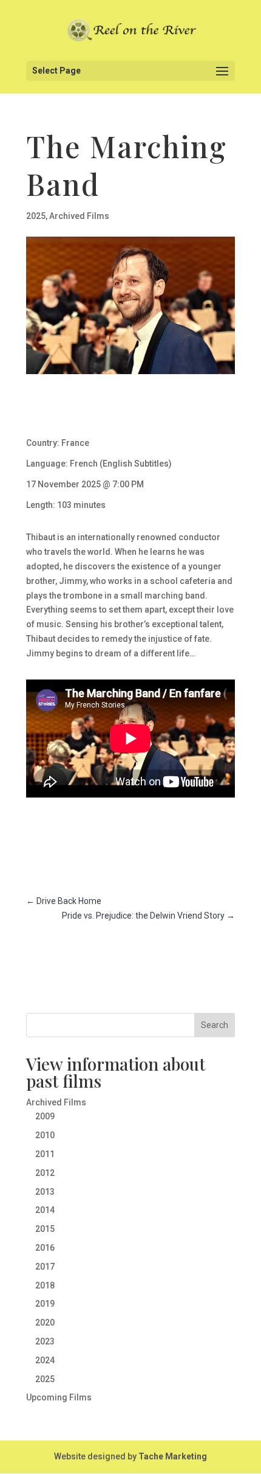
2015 (45, 1229)
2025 (36, 216)
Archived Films (79, 216)
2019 (45, 1304)
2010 (45, 1135)
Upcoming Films (59, 1397)
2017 (45, 1266)
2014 (45, 1210)
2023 (45, 1341)
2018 (45, 1285)
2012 (45, 1173)
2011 (45, 1154)
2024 (45, 1360)
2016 (45, 1248)
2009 (45, 1116)
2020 (45, 1322)
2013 (45, 1192)
